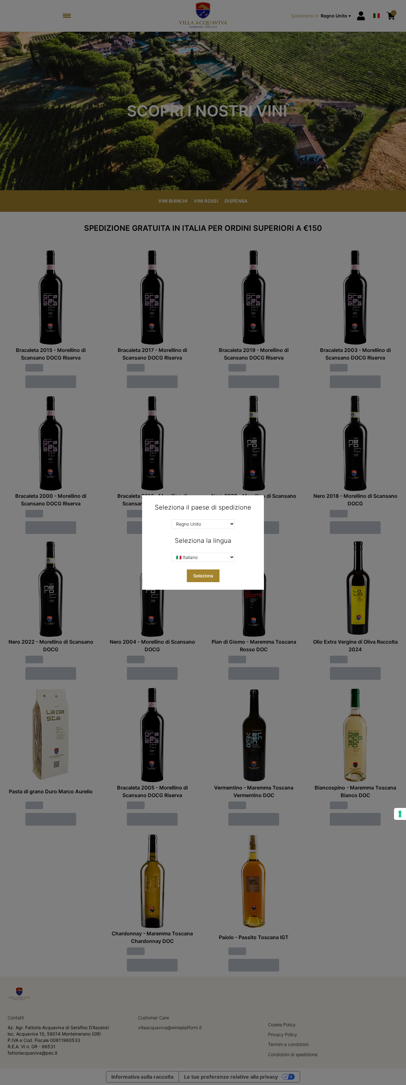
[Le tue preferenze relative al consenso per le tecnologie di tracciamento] (400, 814)
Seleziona (203, 575)
